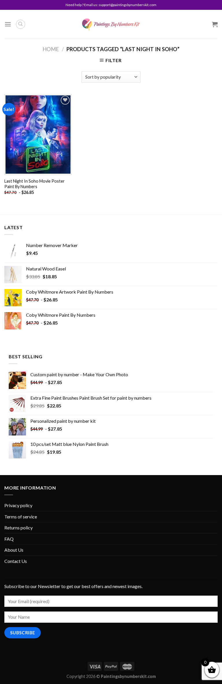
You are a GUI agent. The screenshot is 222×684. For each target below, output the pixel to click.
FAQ (9, 539)
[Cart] (215, 24)
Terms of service (20, 516)
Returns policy (18, 527)
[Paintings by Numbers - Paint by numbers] (111, 24)
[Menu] (7, 24)
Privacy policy (18, 505)
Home (50, 49)
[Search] (20, 24)
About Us (13, 550)
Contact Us (15, 561)
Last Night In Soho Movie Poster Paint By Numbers (34, 184)
